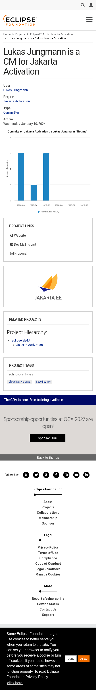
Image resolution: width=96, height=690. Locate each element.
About (48, 502)
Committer (11, 112)
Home (6, 34)
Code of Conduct (48, 563)
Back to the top (48, 457)
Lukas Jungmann (15, 90)
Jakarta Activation (61, 34)
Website (19, 235)
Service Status (48, 604)
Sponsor (48, 523)
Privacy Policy (48, 547)
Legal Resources (48, 569)
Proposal (20, 253)
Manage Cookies (48, 574)
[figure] (48, 173)
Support (48, 615)
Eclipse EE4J (38, 34)
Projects (20, 34)
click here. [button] (15, 683)
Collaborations (48, 512)
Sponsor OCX (47, 438)
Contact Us (48, 609)
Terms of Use (48, 553)
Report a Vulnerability (48, 598)
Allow (83, 658)
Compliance (48, 558)
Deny (71, 658)
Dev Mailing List (24, 244)
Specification (43, 381)
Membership (48, 518)
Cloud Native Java (19, 381)
